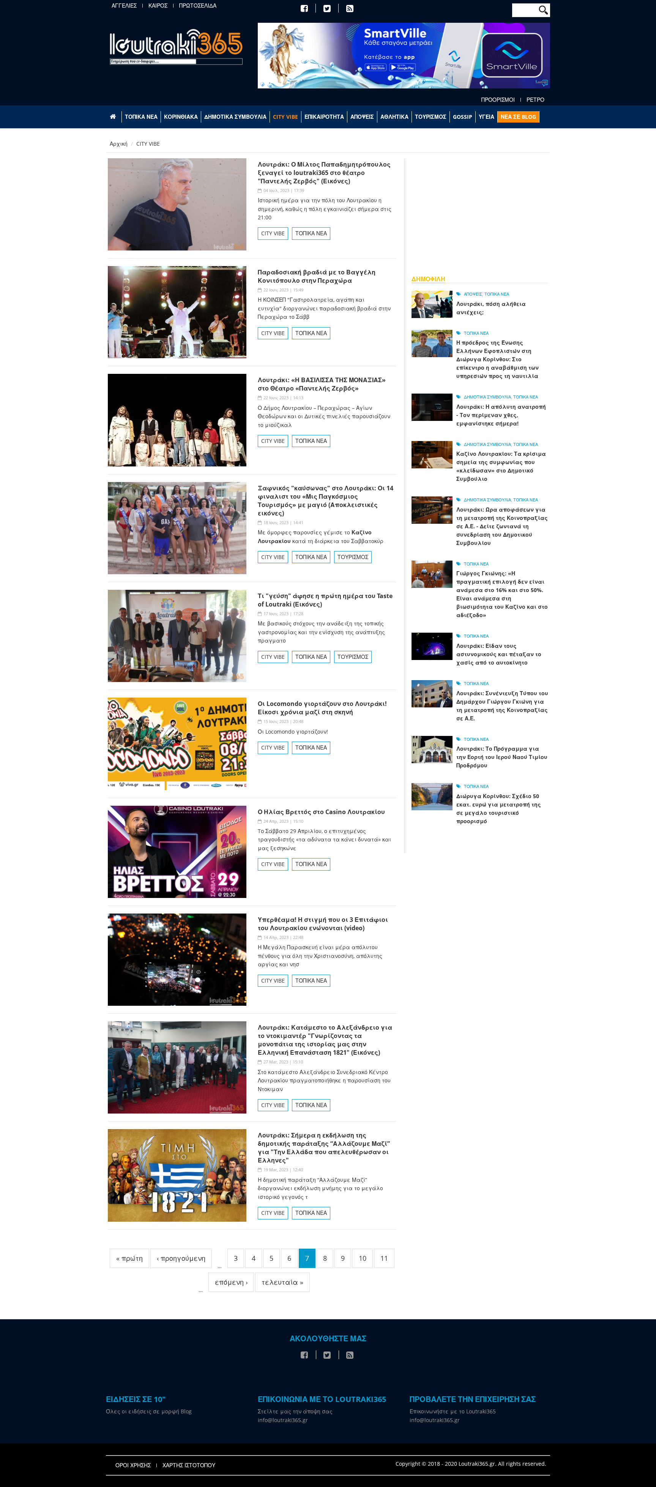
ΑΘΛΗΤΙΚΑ (394, 116)
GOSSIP (462, 116)
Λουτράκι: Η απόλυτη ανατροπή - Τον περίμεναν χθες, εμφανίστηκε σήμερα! (501, 415)
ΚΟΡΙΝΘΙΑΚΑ (181, 116)
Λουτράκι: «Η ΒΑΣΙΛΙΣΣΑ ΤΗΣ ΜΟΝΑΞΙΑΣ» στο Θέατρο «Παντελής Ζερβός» (322, 384)
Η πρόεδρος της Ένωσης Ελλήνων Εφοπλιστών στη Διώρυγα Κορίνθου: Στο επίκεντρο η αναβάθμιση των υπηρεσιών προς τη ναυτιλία (497, 359)
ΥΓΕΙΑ (486, 116)
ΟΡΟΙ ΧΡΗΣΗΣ (133, 1465)
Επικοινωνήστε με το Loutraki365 (453, 1411)
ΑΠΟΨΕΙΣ (362, 116)
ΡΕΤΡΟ (535, 100)
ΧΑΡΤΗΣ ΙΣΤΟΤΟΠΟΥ (188, 1465)
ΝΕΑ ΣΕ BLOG (518, 116)
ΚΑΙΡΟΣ (157, 6)
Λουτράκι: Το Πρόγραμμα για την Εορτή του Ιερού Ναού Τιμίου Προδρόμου (501, 757)
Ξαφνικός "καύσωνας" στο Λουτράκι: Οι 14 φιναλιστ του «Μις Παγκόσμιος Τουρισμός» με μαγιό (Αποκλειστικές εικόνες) (325, 500)
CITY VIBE (285, 116)
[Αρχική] (176, 46)
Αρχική (119, 143)
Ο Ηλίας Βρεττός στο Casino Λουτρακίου (321, 812)
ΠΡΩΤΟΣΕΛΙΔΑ (197, 6)
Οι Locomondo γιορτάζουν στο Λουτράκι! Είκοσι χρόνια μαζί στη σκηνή (322, 707)
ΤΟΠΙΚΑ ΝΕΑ (141, 116)
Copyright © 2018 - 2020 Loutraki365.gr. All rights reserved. (471, 1463)
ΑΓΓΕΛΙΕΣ (124, 6)
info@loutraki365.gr (283, 1420)
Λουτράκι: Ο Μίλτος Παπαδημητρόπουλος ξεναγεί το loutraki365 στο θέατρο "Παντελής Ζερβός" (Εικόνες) (324, 172)
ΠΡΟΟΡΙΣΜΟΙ (498, 100)
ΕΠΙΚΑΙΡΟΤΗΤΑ (324, 116)
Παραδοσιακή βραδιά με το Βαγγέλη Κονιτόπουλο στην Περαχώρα (316, 276)
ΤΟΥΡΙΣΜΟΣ (430, 116)
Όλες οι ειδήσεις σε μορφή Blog (149, 1411)
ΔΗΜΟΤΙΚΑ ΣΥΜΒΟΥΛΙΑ (235, 116)
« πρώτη (129, 1258)
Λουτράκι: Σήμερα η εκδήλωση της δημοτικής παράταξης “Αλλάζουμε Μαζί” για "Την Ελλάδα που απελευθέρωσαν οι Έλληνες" (324, 1147)
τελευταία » (282, 1282)
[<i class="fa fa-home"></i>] (113, 117)
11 (384, 1258)
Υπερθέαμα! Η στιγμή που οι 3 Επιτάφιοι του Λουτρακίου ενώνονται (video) (323, 923)
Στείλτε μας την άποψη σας (295, 1411)
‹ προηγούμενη (181, 1258)
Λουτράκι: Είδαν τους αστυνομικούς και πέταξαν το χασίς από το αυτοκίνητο (498, 654)
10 (362, 1258)
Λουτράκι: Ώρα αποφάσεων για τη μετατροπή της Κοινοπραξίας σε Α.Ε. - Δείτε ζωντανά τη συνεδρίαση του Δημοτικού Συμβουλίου (502, 526)
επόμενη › (231, 1282)
